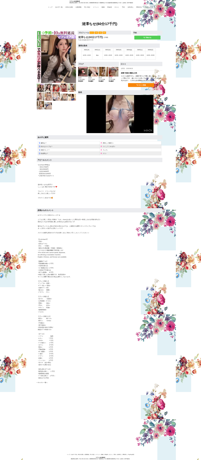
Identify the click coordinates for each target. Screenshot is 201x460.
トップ (50, 7)
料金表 (109, 7)
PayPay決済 (149, 7)
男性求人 (139, 7)
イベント (96, 7)
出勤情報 (78, 7)
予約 (123, 7)
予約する (148, 37)
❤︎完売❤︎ (80, 81)
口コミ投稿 (142, 85)
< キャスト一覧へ (42, 382)
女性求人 (130, 7)
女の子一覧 (59, 7)
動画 (103, 7)
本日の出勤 (69, 7)
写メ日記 (87, 7)
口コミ (117, 7)
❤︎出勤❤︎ (90, 81)
